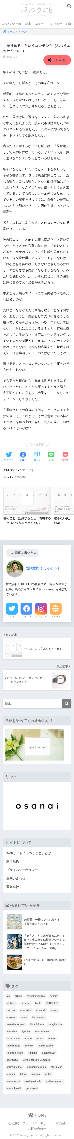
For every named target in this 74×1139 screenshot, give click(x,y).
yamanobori (13, 1081)
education (25, 1010)
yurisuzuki (31, 1088)
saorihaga (12, 1060)
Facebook (26, 616)
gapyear (11, 1017)
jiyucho (26, 1031)
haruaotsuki (38, 1017)
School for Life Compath (36, 1060)
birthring (25, 1003)
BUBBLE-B (52, 1003)
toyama (35, 1074)
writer (48, 1074)
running (32, 1052)
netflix (51, 1038)
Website (56, 616)
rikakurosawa (45, 1045)
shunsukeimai (14, 1067)
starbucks (56, 1067)
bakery (54, 996)
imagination (55, 1024)
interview (12, 1031)
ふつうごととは (11, 23)
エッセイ (40, 23)
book (38, 1003)
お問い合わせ (15, 878)
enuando (41, 1010)
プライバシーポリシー (22, 870)
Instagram (41, 616)
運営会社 (12, 887)
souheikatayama (36, 1067)
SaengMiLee (49, 1052)
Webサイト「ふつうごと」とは (28, 853)
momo (28, 1038)
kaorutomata (42, 1031)
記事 (28, 23)
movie (40, 1038)
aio (8, 996)
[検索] (66, 703)
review (29, 1045)
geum (24, 1017)
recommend (13, 1045)
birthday (11, 1003)
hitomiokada (37, 1024)
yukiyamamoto (54, 1081)
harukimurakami (16, 1024)
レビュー (56, 23)
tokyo (23, 1074)
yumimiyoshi (14, 1088)
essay (21, 476)
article (18, 996)
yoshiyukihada (33, 1081)
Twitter (11, 616)
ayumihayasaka (36, 996)
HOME (40, 1115)
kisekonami (13, 1038)
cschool (11, 1010)
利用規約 (12, 861)
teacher (11, 1074)
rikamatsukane (15, 1052)
